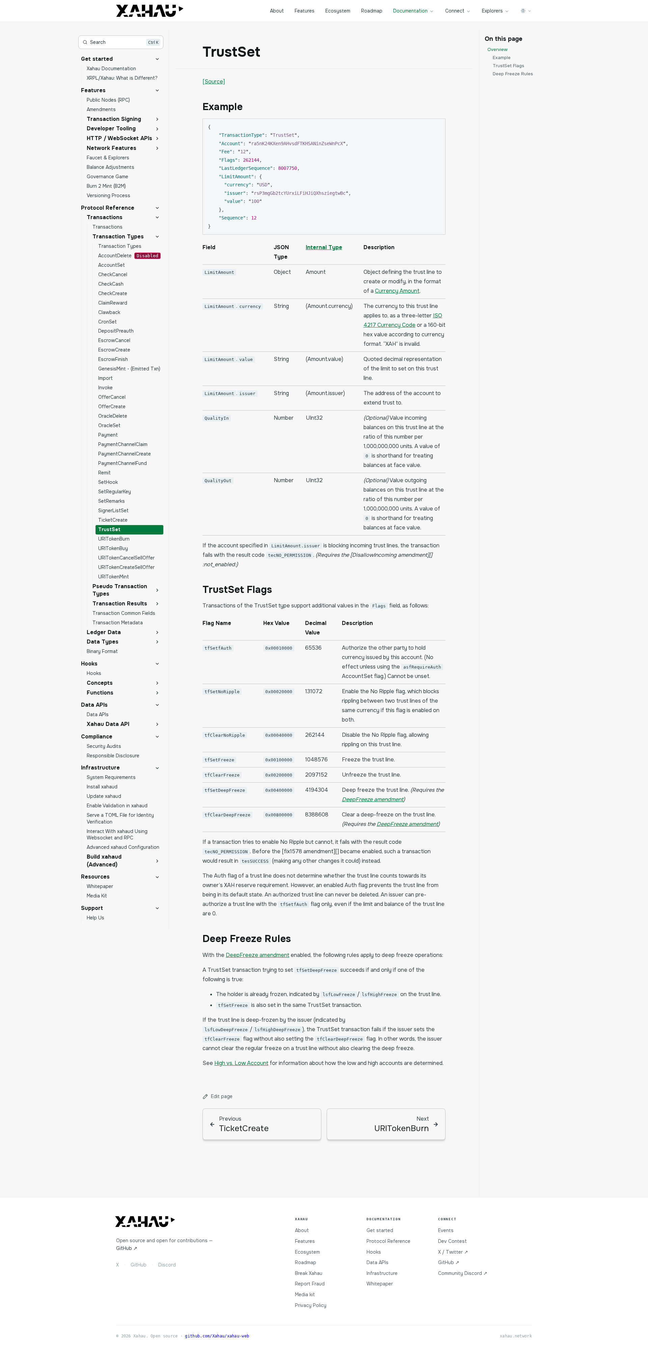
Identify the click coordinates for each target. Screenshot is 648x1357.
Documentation (410, 11)
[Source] (213, 81)
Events (446, 1230)
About (277, 11)
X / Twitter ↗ (453, 1252)
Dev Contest (452, 1241)
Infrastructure (382, 1273)
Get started (380, 1230)
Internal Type (324, 247)
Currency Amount (397, 290)
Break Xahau (308, 1273)
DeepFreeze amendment (372, 799)
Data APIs (377, 1262)
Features (305, 11)
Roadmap (371, 11)
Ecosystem (337, 11)
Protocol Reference (388, 1241)
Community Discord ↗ (462, 1273)
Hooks (374, 1252)
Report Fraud (310, 1284)
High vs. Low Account (241, 1063)
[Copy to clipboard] (437, 126)
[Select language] (526, 11)
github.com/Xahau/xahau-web (217, 1336)
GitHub (138, 1265)
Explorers (492, 11)
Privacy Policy (310, 1305)
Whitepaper (380, 1284)
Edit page (222, 1096)
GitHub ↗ (126, 1248)
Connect (454, 11)
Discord (167, 1265)
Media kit (305, 1294)
